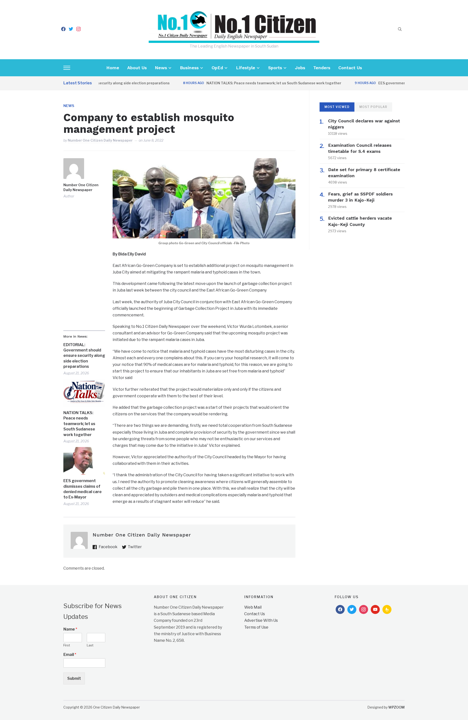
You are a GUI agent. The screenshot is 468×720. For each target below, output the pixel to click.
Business (189, 67)
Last (90, 645)
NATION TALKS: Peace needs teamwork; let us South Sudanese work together (259, 83)
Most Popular (373, 107)
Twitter (135, 547)
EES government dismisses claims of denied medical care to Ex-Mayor (82, 488)
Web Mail (253, 607)
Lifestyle (245, 67)
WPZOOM (396, 707)
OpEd (217, 67)
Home (112, 67)
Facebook (108, 547)
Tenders (321, 67)
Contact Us (350, 67)
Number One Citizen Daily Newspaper (100, 140)
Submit (74, 678)
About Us (137, 67)
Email (69, 654)
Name (70, 629)
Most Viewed (337, 107)
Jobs (300, 67)
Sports (275, 67)
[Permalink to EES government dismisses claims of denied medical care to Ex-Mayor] (84, 461)
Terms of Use (256, 627)
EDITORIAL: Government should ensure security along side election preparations (84, 355)
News (161, 67)
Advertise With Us (261, 620)
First (66, 645)
